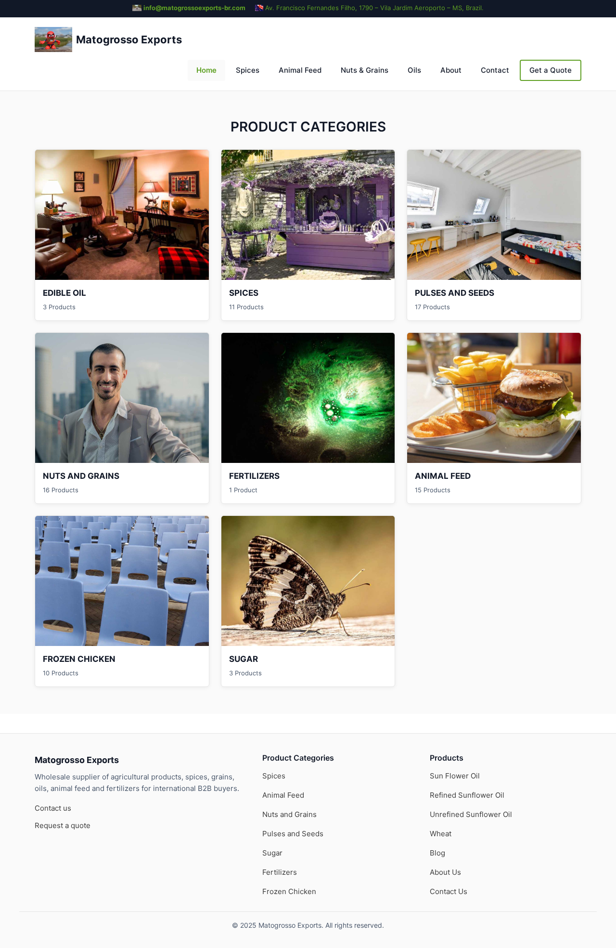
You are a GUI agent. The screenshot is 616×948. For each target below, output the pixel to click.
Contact (495, 70)
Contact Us (448, 891)
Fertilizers (279, 872)
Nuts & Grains (364, 70)
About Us (445, 872)
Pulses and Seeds (292, 833)
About (451, 70)
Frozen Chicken (289, 891)
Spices (247, 70)
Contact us (53, 808)
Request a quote (62, 825)
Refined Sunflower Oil (467, 795)
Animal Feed (300, 70)
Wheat (440, 833)
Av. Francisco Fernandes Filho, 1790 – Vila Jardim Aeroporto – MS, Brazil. (374, 8)
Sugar (272, 852)
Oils (414, 70)
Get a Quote (550, 70)
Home (206, 70)
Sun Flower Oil (455, 775)
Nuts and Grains (289, 814)
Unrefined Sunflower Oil (471, 814)
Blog (437, 852)
